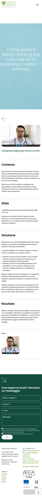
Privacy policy (26, 457)
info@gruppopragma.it (33, 450)
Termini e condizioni (28, 459)
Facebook (4, 474)
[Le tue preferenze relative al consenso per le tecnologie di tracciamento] (38, 492)
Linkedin (4, 476)
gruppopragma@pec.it (31, 453)
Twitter (3, 480)
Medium (4, 482)
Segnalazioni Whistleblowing (31, 466)
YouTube (4, 478)
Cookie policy (26, 455)
